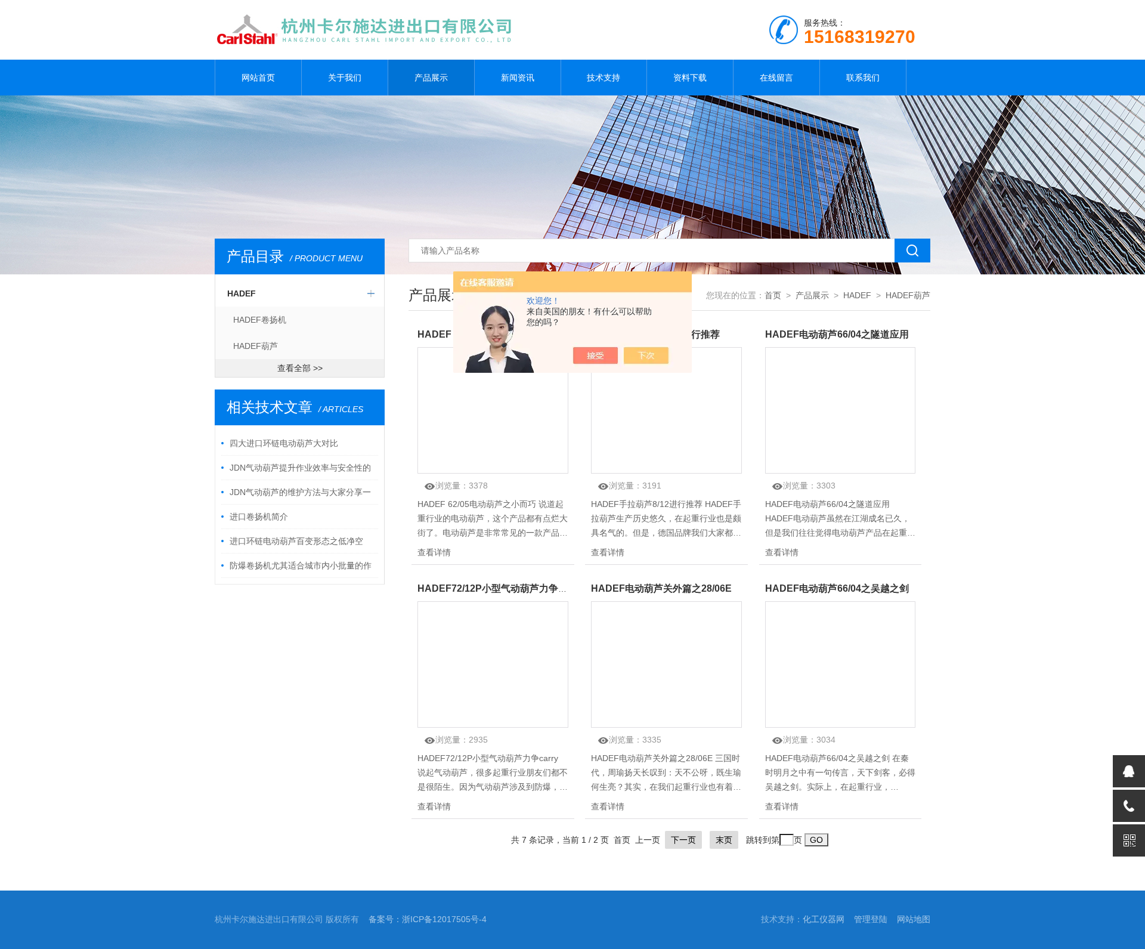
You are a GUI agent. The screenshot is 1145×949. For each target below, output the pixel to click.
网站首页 (258, 77)
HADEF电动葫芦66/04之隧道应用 (837, 334)
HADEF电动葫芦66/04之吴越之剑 (837, 588)
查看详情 (434, 552)
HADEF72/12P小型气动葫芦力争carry (500, 588)
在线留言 (776, 77)
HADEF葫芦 (255, 346)
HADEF (241, 293)
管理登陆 (870, 919)
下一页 (683, 840)
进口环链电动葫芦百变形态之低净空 (296, 541)
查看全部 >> (300, 368)
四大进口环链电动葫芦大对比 (284, 443)
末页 (724, 840)
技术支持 (603, 77)
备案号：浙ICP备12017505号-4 (428, 919)
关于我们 (344, 77)
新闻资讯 (517, 77)
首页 (773, 295)
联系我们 (863, 77)
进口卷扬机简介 (259, 516)
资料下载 (690, 77)
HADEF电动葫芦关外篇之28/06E (661, 588)
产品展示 (431, 77)
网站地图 (913, 919)
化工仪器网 (823, 919)
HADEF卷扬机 (259, 319)
